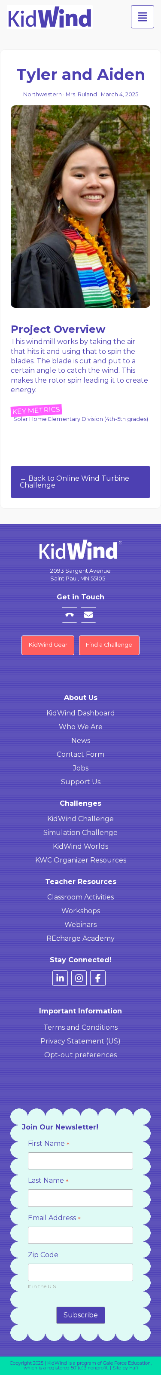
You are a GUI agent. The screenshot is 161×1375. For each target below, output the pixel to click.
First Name (49, 1144)
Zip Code (43, 1255)
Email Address (54, 1219)
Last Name (48, 1181)
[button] (142, 16)
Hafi (133, 1368)
